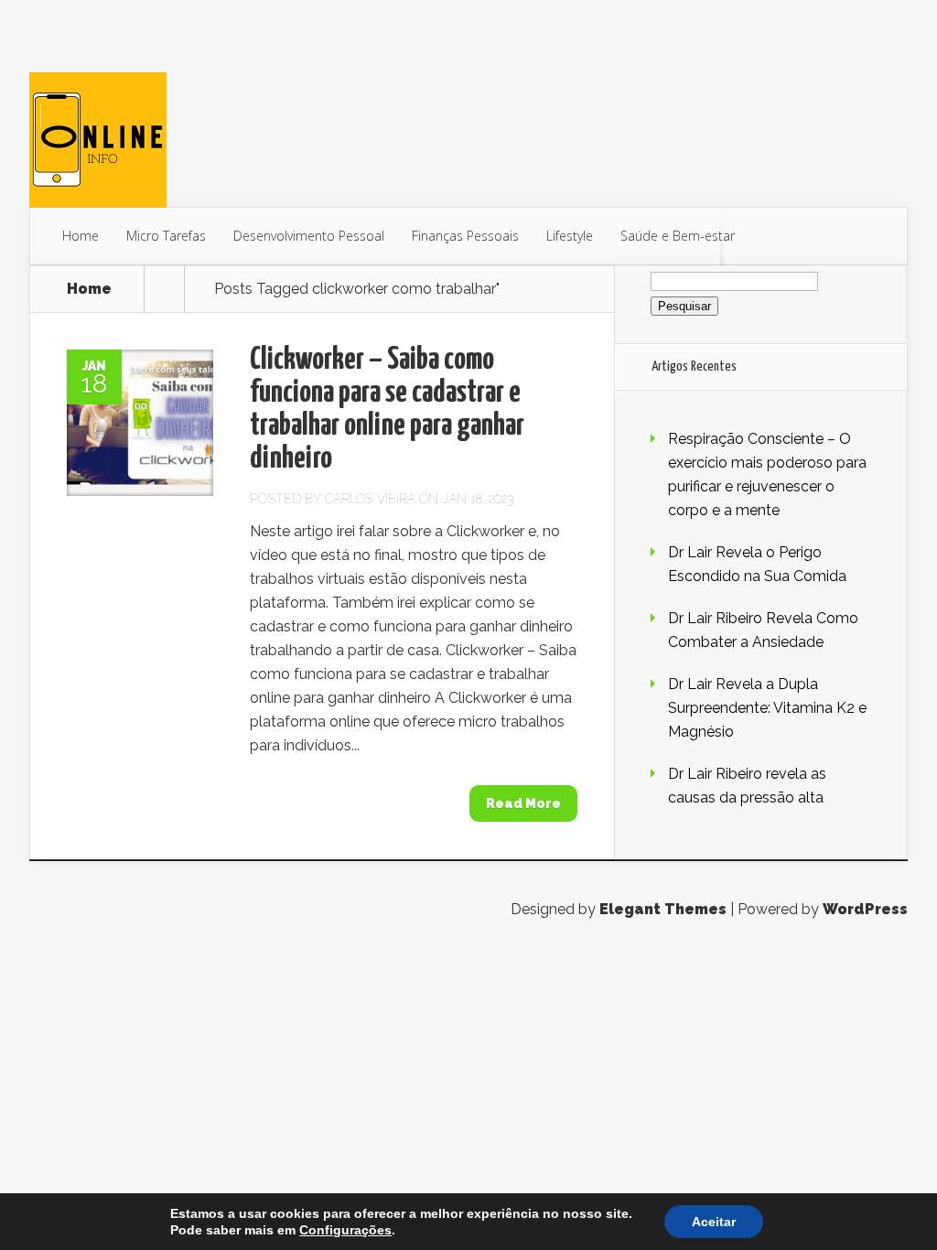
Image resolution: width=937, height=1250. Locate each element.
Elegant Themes (663, 909)
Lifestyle (569, 235)
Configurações (345, 1230)
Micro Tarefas (166, 235)
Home (80, 235)
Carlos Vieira (370, 498)
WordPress (865, 909)
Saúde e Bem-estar (677, 235)
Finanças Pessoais (465, 235)
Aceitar (714, 1221)
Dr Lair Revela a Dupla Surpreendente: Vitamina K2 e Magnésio (767, 707)
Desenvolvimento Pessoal (308, 235)
